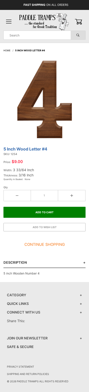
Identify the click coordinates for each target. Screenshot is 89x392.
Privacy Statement (20, 366)
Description (15, 262)
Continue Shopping (44, 244)
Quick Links (18, 303)
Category (16, 295)
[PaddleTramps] (44, 21)
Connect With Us (23, 312)
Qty (5, 187)
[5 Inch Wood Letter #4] (44, 101)
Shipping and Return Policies (28, 374)
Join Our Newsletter (27, 338)
